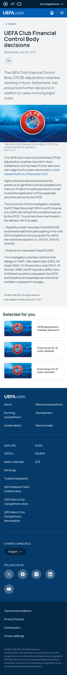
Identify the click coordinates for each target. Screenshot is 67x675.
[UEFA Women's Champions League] (19, 4)
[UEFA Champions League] (5, 4)
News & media (44, 425)
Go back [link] (12, 23)
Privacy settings (14, 636)
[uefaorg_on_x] (9, 578)
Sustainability (12, 425)
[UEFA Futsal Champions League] (12, 4)
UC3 (37, 462)
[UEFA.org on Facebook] (22, 578)
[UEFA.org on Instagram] (36, 578)
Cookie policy (12, 627)
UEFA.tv (9, 453)
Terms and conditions (17, 611)
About (8, 404)
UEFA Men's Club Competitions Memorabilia (14, 516)
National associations (49, 404)
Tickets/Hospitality (16, 478)
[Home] (14, 396)
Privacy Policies (14, 619)
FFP (8, 60)
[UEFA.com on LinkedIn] (50, 578)
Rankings (10, 470)
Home (13, 13)
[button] (60, 12)
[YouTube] (9, 593)
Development (44, 413)
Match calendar (14, 462)
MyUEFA (40, 453)
